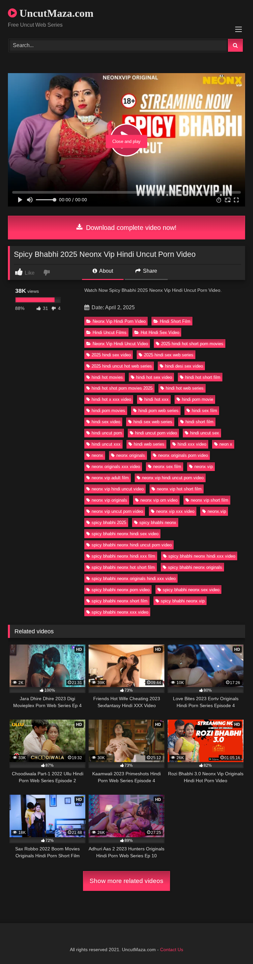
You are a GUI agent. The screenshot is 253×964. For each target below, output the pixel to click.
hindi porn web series (158, 410)
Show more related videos (126, 880)
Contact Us (171, 949)
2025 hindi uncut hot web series (122, 366)
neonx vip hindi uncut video (118, 488)
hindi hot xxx (156, 399)
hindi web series (149, 444)
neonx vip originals (109, 500)
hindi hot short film (202, 377)
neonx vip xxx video (175, 511)
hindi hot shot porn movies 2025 (122, 388)
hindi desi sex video (184, 366)
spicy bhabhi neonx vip (183, 600)
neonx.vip (217, 511)
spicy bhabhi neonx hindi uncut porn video (132, 544)
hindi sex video (106, 421)
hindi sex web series (152, 421)
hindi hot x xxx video (111, 399)
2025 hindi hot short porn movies (192, 343)
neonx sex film (167, 466)
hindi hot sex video (154, 377)
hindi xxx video (192, 444)
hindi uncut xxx (106, 444)
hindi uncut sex (204, 432)
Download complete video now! (130, 227)
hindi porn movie (197, 399)
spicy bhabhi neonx (157, 522)
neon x (225, 444)
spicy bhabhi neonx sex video (191, 589)
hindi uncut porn (107, 432)
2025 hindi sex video (111, 354)
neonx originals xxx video (116, 466)
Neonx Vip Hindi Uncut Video (120, 343)
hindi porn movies (108, 410)
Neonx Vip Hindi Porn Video (119, 321)
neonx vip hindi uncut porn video (173, 477)
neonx (97, 455)
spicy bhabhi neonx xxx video (120, 612)
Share (149, 271)
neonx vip (203, 466)
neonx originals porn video (183, 455)
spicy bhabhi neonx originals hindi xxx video (134, 578)
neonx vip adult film (110, 477)
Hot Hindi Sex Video (160, 332)
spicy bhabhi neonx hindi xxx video (201, 556)
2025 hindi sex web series (168, 354)
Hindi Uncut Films (109, 332)
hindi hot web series (185, 388)
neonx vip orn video (159, 500)
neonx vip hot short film (179, 488)
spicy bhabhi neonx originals (195, 567)
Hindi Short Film (175, 321)
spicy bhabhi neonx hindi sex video (125, 533)
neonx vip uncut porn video (117, 511)
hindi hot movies (107, 377)
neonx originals (130, 455)
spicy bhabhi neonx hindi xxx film (123, 556)
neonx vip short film (209, 500)
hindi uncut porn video (156, 432)
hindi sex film (204, 410)
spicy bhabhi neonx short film (120, 600)
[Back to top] (232, 944)
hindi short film (199, 421)
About (105, 271)
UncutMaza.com (55, 13)
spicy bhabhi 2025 (109, 522)
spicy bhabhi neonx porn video (121, 589)
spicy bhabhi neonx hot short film (123, 567)
